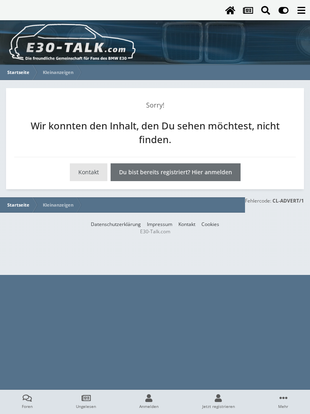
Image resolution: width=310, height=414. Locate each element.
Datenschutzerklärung (116, 224)
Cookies (210, 224)
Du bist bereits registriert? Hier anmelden (175, 172)
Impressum (159, 224)
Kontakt (88, 172)
